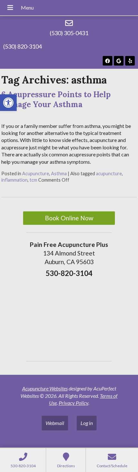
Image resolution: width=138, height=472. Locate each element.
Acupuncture (35, 173)
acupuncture (109, 173)
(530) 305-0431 (69, 32)
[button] (8, 102)
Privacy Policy (73, 403)
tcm (33, 180)
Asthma (59, 173)
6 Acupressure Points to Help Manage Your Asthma (56, 99)
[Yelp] (130, 61)
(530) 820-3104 (22, 46)
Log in (87, 423)
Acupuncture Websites (45, 388)
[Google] (119, 61)
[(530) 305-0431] (69, 23)
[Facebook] (107, 61)
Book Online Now (69, 218)
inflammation (14, 180)
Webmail (55, 423)
